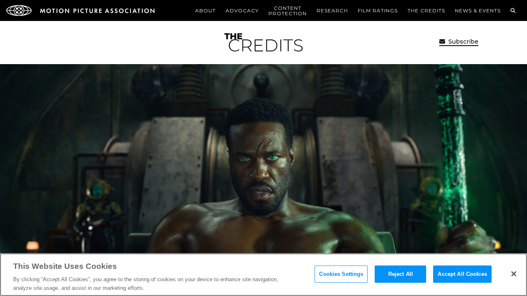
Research (332, 10)
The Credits (426, 10)
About (205, 10)
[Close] (514, 274)
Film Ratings (378, 10)
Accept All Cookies (462, 274)
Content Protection (287, 10)
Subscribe (462, 41)
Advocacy (242, 10)
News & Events (478, 10)
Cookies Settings (341, 274)
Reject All (400, 274)
